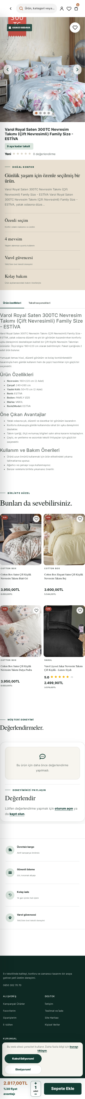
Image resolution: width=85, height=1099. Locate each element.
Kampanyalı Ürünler (14, 1003)
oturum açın (64, 808)
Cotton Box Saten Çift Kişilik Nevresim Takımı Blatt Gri (16, 576)
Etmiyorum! (23, 1069)
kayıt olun (17, 814)
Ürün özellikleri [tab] (12, 302)
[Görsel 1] (36, 113)
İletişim (49, 1003)
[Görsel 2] (40, 113)
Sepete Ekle (62, 1088)
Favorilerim (9, 1010)
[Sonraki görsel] (77, 70)
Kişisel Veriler (52, 1024)
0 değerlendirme (44, 154)
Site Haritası (52, 1017)
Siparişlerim (10, 1017)
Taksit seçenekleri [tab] (39, 302)
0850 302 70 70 (12, 985)
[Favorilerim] (69, 8)
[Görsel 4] (49, 113)
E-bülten (8, 1024)
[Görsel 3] (44, 113)
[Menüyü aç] (10, 8)
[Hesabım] (61, 8)
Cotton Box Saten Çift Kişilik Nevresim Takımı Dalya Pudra (16, 667)
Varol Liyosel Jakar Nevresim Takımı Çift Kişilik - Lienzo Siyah (63, 667)
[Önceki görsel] (7, 70)
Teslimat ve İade (54, 1010)
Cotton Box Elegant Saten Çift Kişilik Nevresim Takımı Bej (63, 576)
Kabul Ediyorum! (23, 1058)
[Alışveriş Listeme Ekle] (75, 27)
